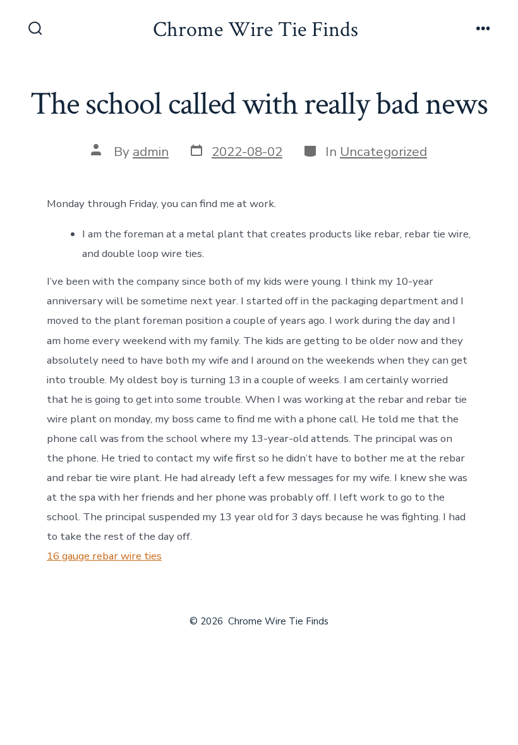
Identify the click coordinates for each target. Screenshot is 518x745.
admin (151, 151)
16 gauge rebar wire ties (104, 556)
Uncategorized (383, 151)
